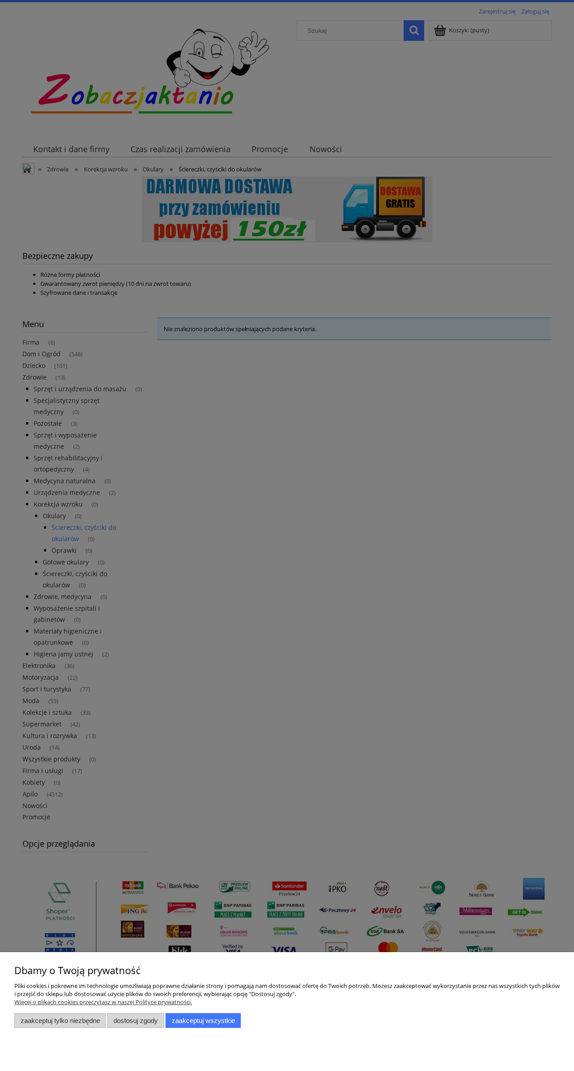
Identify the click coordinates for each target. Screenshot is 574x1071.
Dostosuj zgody (135, 1020)
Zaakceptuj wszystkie (203, 1020)
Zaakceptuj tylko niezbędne (60, 1020)
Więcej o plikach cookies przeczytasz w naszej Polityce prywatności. (103, 1002)
